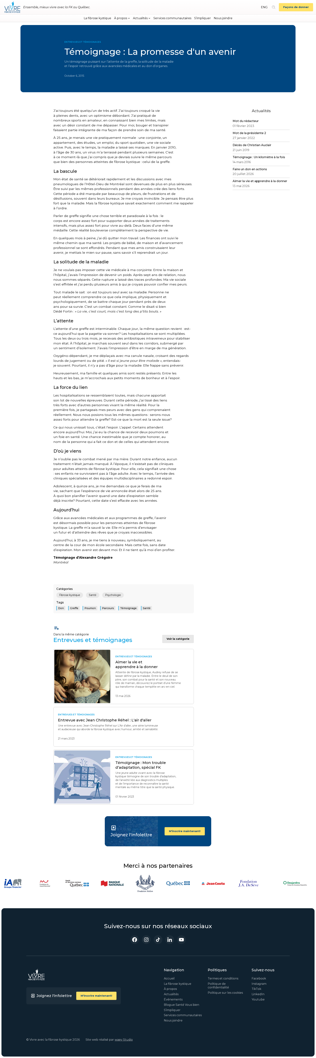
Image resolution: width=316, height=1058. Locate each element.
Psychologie (113, 595)
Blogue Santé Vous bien (181, 1004)
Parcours (108, 608)
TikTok (256, 989)
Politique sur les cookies (225, 992)
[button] (122, 18)
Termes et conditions (223, 978)
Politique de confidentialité (218, 985)
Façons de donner (296, 7)
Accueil (169, 978)
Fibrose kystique (69, 595)
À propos (170, 989)
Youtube (258, 999)
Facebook (259, 978)
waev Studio (124, 1039)
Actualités (171, 994)
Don (61, 608)
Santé (92, 595)
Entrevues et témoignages (82, 42)
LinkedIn (258, 994)
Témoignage (128, 608)
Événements (173, 999)
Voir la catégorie (178, 638)
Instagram (259, 983)
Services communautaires (172, 18)
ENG (264, 7)
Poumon (90, 608)
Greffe (74, 608)
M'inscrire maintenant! (184, 831)
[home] (12, 7)
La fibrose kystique (97, 18)
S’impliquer (202, 18)
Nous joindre (223, 18)
